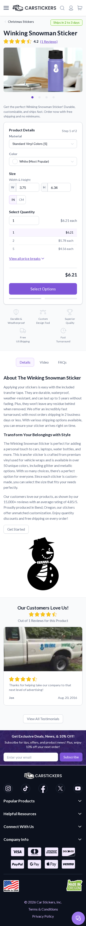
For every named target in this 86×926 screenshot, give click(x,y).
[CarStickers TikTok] (25, 789)
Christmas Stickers (21, 21)
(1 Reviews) (49, 41)
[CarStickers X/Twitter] (60, 789)
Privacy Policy (43, 916)
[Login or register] (71, 8)
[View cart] (79, 8)
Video (44, 362)
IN (13, 199)
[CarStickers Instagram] (8, 789)
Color (13, 154)
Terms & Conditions (43, 909)
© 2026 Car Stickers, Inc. (43, 902)
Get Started (16, 529)
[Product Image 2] (39, 97)
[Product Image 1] (32, 97)
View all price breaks (25, 258)
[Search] (62, 8)
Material (15, 136)
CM (21, 199)
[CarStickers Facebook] (43, 789)
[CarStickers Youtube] (77, 789)
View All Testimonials (43, 719)
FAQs (62, 362)
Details (25, 362)
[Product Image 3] (46, 97)
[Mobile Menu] (6, 8)
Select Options (43, 288)
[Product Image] (53, 97)
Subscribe (71, 757)
